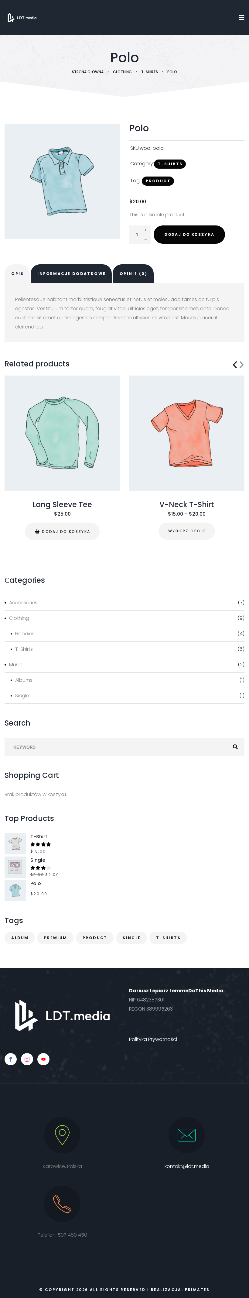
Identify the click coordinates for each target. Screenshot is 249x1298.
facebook (11, 1059)
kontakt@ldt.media (187, 1166)
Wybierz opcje (187, 531)
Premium (55, 937)
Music (15, 664)
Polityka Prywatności (153, 1039)
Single (22, 695)
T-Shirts (149, 71)
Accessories (23, 602)
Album (20, 937)
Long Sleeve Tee (62, 504)
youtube (43, 1059)
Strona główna (88, 71)
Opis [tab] (17, 273)
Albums (23, 680)
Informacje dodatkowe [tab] (71, 273)
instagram (27, 1059)
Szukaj (235, 747)
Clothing (122, 71)
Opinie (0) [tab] (133, 273)
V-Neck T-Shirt (186, 504)
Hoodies (25, 633)
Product (158, 181)
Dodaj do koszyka (189, 234)
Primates (197, 1289)
